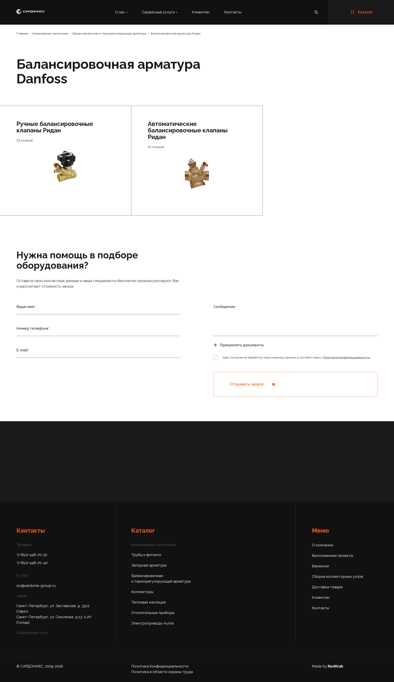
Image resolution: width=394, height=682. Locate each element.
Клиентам (200, 12)
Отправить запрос (247, 384)
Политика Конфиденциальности (159, 666)
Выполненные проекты (332, 555)
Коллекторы (142, 592)
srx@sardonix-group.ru (36, 585)
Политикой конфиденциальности (346, 357)
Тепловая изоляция (148, 602)
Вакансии (320, 566)
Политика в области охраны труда (162, 672)
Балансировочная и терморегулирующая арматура (109, 33)
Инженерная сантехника (50, 33)
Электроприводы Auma (152, 623)
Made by (327, 666)
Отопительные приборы (152, 612)
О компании (322, 545)
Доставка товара (327, 587)
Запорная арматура (148, 565)
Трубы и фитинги (146, 555)
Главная (22, 33)
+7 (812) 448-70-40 (32, 563)
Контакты (232, 12)
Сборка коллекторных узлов (337, 576)
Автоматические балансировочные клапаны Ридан (188, 130)
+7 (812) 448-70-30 (31, 555)
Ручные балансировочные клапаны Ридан (54, 127)
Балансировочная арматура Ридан (176, 33)
